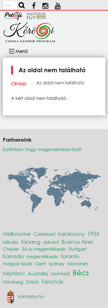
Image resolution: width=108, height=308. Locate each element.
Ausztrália (38, 273)
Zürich (32, 282)
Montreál (60, 273)
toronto (70, 256)
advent (51, 242)
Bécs (81, 272)
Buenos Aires (77, 242)
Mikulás (10, 242)
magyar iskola (17, 263)
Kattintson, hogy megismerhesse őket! (42, 149)
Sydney (57, 263)
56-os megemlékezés (44, 249)
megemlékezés (42, 256)
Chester (11, 249)
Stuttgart (77, 249)
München (77, 263)
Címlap (19, 83)
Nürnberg (13, 282)
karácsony (71, 234)
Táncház (52, 281)
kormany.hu (31, 296)
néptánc (14, 273)
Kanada (13, 256)
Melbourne (16, 234)
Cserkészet (44, 234)
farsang (30, 242)
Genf (40, 263)
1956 (93, 234)
